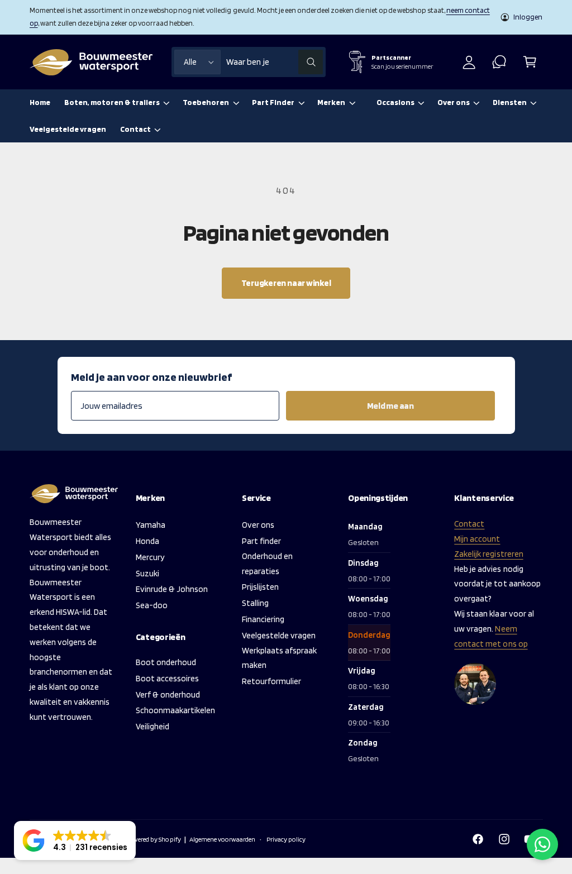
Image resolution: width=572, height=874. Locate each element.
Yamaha (150, 524)
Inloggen (527, 16)
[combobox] (274, 62)
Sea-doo (152, 605)
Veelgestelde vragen (279, 635)
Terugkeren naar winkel (286, 283)
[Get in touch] (499, 62)
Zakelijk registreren (488, 553)
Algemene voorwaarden (222, 839)
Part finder (261, 541)
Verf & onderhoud (168, 694)
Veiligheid (152, 726)
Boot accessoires (167, 678)
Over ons (258, 524)
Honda (147, 541)
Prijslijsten (260, 586)
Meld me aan (390, 405)
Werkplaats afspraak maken (279, 658)
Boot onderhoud (166, 662)
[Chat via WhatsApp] (542, 844)
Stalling (255, 603)
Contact (469, 523)
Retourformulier (271, 681)
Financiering (263, 619)
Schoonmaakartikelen (175, 710)
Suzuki (147, 573)
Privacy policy (286, 839)
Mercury (150, 557)
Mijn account (477, 538)
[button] (529, 62)
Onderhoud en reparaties (267, 563)
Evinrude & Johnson (172, 589)
